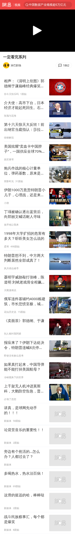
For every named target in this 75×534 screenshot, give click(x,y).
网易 (6, 5)
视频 (17, 5)
